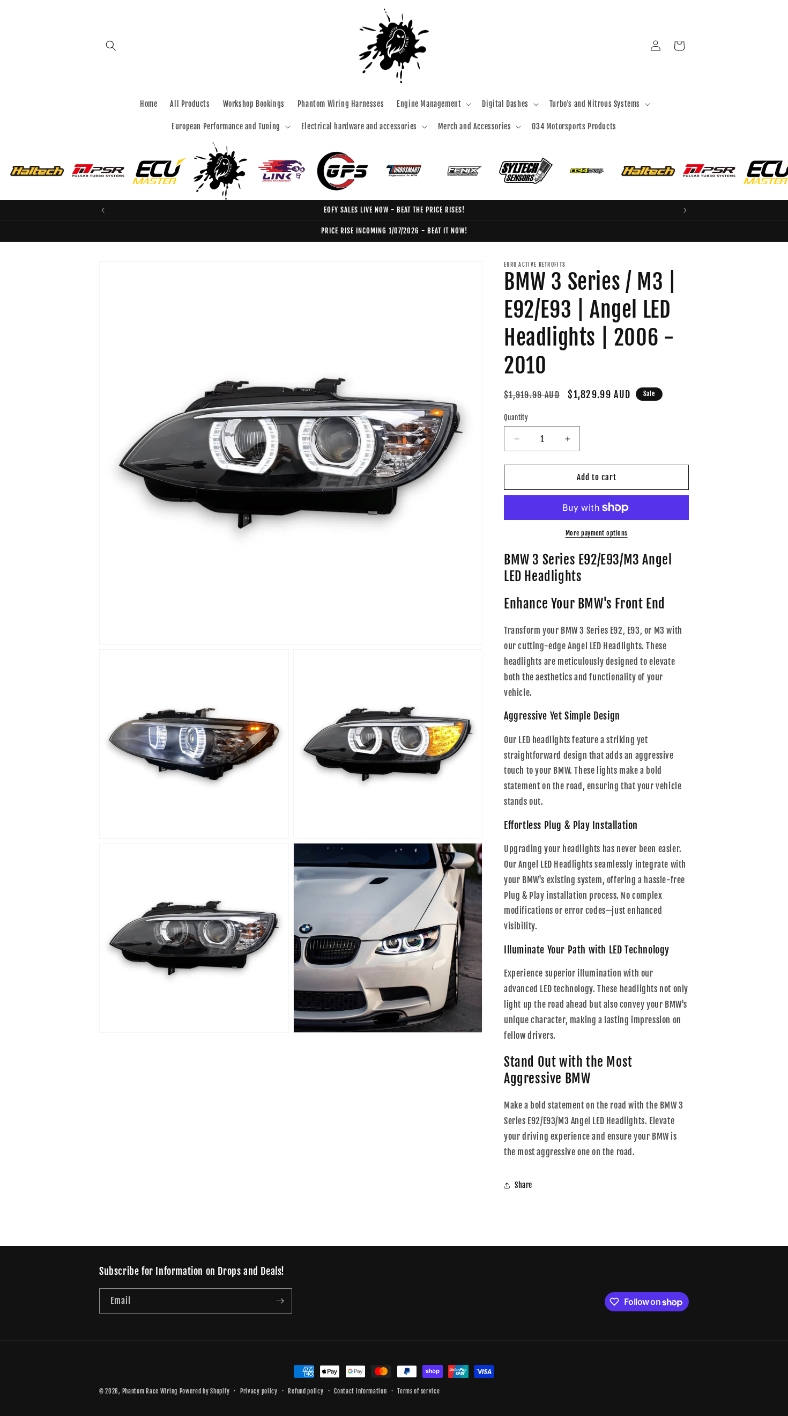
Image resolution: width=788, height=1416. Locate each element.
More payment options (597, 533)
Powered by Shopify (205, 1391)
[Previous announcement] (103, 210)
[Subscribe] (280, 1301)
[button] (111, 45)
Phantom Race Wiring (149, 1391)
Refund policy (305, 1391)
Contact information (360, 1391)
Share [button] (523, 1185)
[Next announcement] (685, 210)
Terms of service (418, 1391)
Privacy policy (259, 1391)
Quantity (516, 417)
